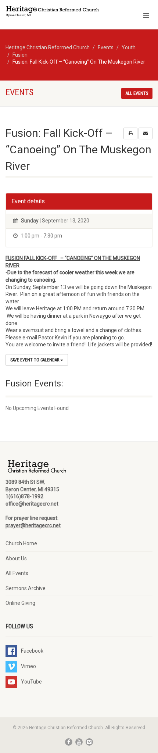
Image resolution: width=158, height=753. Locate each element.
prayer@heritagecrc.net (33, 525)
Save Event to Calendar (35, 360)
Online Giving (20, 603)
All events (137, 93)
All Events (17, 573)
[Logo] (53, 12)
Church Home (21, 543)
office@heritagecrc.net (32, 504)
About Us (16, 558)
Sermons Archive (26, 588)
